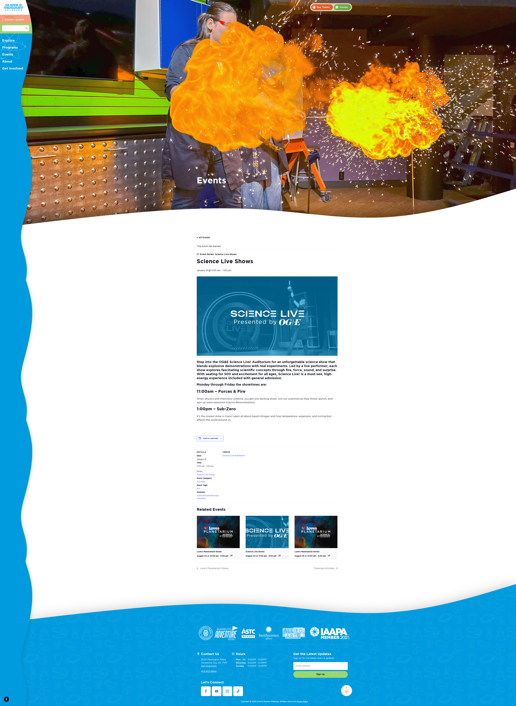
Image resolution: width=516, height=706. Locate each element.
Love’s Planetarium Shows (209, 552)
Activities (201, 482)
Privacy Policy (302, 701)
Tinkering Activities (324, 568)
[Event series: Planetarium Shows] (231, 555)
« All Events (203, 238)
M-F (198, 489)
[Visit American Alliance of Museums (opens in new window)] (206, 633)
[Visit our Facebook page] (206, 691)
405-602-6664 (209, 671)
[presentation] (218, 532)
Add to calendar (210, 438)
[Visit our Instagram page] (227, 691)
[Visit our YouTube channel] (216, 691)
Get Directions (209, 666)
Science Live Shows (206, 475)
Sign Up (320, 674)
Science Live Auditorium (234, 456)
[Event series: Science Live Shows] (279, 555)
